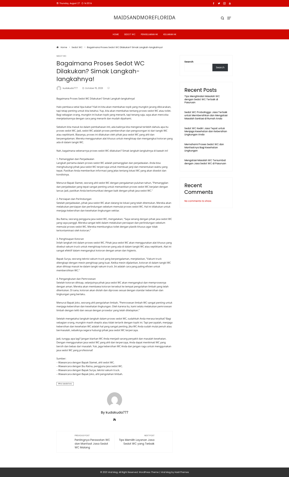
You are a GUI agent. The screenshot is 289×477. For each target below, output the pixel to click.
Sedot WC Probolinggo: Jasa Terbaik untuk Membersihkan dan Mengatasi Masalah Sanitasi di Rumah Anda (205, 115)
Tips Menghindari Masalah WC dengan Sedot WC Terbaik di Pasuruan (202, 99)
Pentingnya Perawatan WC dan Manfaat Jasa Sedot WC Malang (92, 441)
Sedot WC (129, 34)
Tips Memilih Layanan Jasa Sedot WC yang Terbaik (136, 440)
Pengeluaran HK (149, 34)
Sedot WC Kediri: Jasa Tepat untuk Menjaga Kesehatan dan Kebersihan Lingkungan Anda (205, 131)
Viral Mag (166, 472)
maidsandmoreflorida (144, 17)
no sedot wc (66, 383)
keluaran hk (169, 34)
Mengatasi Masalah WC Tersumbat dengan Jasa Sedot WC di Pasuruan (205, 162)
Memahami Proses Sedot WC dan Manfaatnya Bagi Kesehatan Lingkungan (204, 147)
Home (116, 34)
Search (188, 61)
